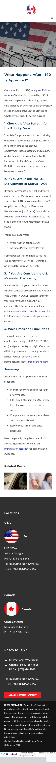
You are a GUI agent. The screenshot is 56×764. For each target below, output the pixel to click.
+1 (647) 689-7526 (28, 664)
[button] (6, 481)
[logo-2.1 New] (31, 5)
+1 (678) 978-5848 (25, 669)
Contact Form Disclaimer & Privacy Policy (23, 741)
